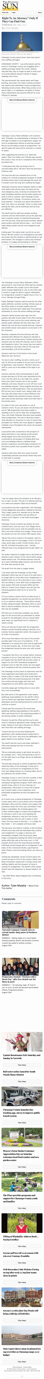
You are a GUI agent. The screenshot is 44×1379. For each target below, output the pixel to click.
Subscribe (5, 12)
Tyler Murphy (19, 885)
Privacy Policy (27, 1367)
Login (14, 12)
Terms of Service (17, 1367)
